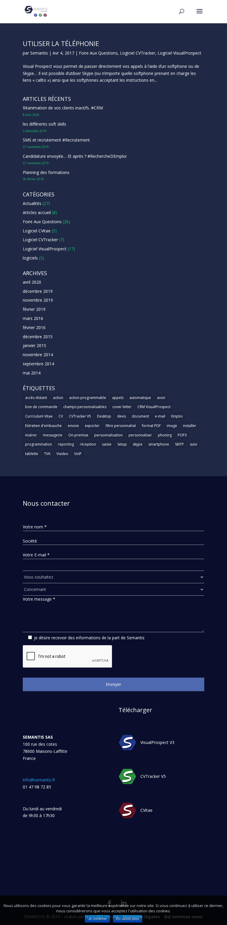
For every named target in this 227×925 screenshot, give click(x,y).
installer (189, 425)
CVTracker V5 (80, 416)
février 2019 (34, 309)
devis (121, 416)
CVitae (146, 810)
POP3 (182, 435)
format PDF (151, 425)
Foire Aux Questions (98, 53)
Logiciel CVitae (37, 231)
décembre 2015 (38, 336)
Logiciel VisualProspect (179, 53)
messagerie (52, 435)
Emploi (177, 416)
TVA (47, 453)
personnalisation (108, 435)
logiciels (30, 258)
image (172, 425)
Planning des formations (46, 172)
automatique (140, 397)
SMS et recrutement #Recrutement (56, 140)
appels (118, 397)
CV (61, 416)
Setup (122, 444)
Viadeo (62, 453)
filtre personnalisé (121, 425)
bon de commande (41, 406)
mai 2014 (31, 373)
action (58, 397)
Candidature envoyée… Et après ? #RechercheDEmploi (75, 156)
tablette (31, 453)
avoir (161, 397)
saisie (106, 444)
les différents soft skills (44, 124)
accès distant (36, 397)
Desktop (104, 416)
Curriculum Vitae (39, 416)
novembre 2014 (38, 354)
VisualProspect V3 (157, 742)
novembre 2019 (38, 300)
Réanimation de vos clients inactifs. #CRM (63, 108)
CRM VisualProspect (154, 406)
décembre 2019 (38, 291)
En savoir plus (127, 919)
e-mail (160, 416)
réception (88, 444)
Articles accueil (37, 212)
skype (137, 444)
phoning (165, 435)
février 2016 (34, 327)
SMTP (179, 444)
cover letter (122, 406)
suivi (193, 444)
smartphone (158, 444)
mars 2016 (33, 318)
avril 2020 (32, 282)
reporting (66, 444)
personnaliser (140, 435)
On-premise (78, 435)
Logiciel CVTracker (137, 53)
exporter (92, 425)
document (140, 416)
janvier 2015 (34, 345)
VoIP (78, 453)
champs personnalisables (84, 406)
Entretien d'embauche (43, 425)
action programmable (87, 397)
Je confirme (97, 919)
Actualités (32, 203)
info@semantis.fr (39, 780)
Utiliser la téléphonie (61, 43)
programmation (38, 444)
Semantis (39, 53)
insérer (31, 435)
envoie (73, 425)
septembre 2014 (38, 364)
